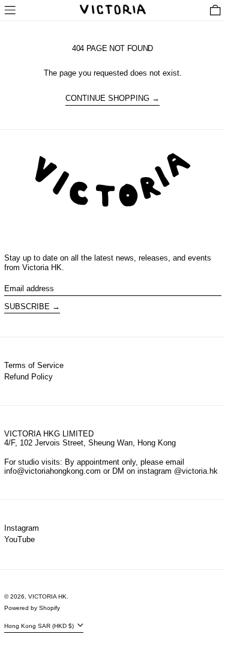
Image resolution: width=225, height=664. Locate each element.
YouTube (19, 539)
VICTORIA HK (47, 596)
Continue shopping (107, 98)
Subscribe (27, 306)
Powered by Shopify (32, 608)
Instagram (21, 528)
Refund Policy (28, 376)
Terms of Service (34, 365)
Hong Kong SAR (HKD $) (40, 626)
